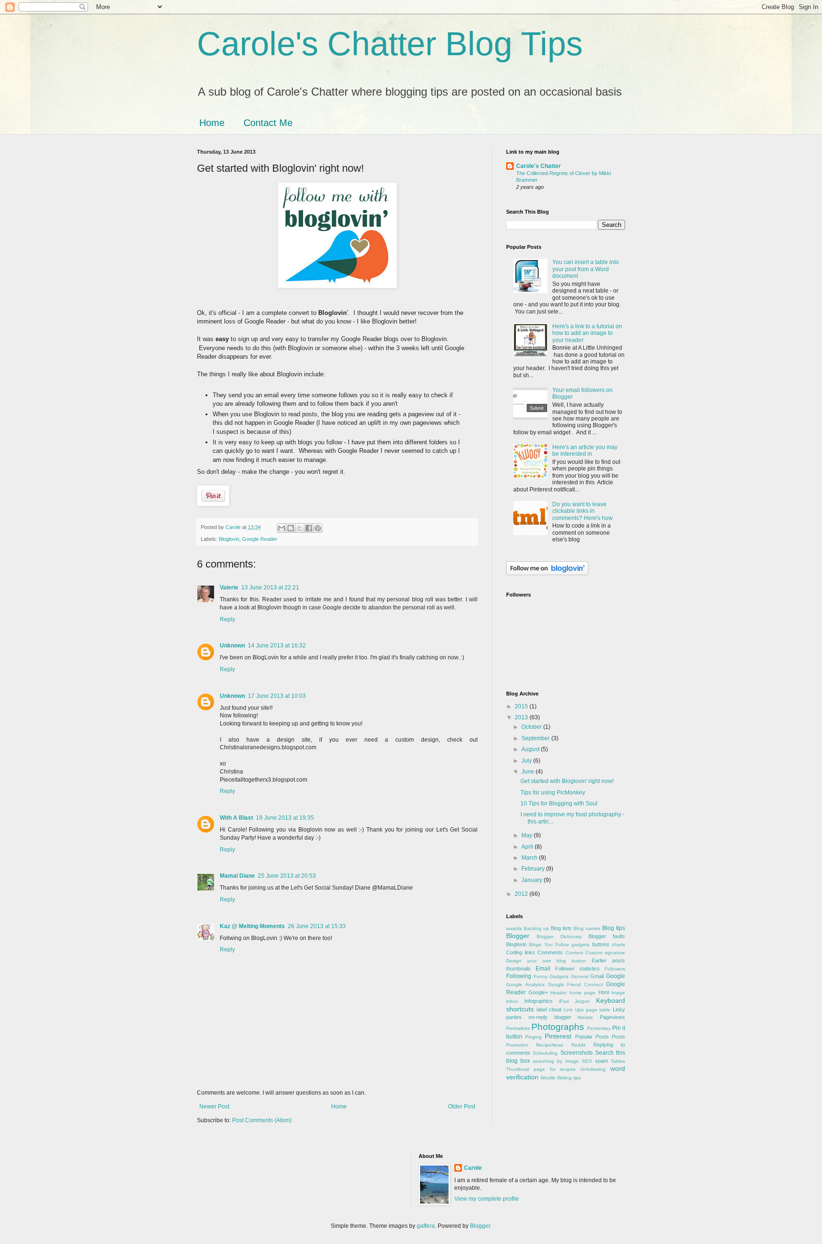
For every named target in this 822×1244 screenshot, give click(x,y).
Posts (618, 1036)
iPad (564, 1001)
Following (518, 976)
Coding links (520, 952)
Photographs (557, 1027)
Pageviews (612, 1017)
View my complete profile (486, 1198)
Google (615, 976)
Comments (550, 952)
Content (574, 952)
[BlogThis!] (290, 528)
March (530, 857)
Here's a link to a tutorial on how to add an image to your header (587, 333)
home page (582, 992)
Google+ (538, 992)
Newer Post (214, 1106)
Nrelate (585, 1017)
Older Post (461, 1106)
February (533, 868)
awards (514, 928)
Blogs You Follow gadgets (559, 944)
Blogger (517, 936)
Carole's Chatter (538, 166)
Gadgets (558, 976)
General (579, 976)
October (532, 727)
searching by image (555, 1061)
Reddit (578, 1045)
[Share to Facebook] (308, 528)
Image (618, 992)
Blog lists (561, 928)
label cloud (549, 1009)
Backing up (536, 928)
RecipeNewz (549, 1045)
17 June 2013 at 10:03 (277, 696)
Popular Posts (592, 1036)
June (528, 771)
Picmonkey (599, 1028)
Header (558, 992)
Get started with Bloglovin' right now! (567, 781)
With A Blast (236, 817)
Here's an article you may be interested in (584, 450)
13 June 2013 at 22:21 (270, 587)
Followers (615, 968)
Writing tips (569, 1077)
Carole (473, 1168)
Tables (618, 1061)
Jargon (582, 1001)
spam (601, 1061)
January (532, 880)
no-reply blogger (549, 1017)
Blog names (587, 928)
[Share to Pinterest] (318, 528)
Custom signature (605, 952)
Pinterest (558, 1036)
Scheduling (545, 1053)
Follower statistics (577, 968)
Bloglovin (229, 539)
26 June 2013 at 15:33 (317, 926)
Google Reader (259, 539)
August (531, 749)
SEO (587, 1061)
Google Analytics (525, 984)
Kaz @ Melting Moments (252, 926)
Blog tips (613, 928)
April (528, 846)
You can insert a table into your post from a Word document (585, 269)
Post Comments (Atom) (262, 1120)
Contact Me (268, 123)
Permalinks (518, 1028)
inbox (512, 1001)
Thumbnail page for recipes (541, 1069)
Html (603, 992)
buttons (600, 944)
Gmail (597, 976)
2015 (522, 706)
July (527, 760)
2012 (522, 894)
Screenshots (576, 1052)
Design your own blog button (546, 960)
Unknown (232, 645)
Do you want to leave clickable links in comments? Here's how (582, 511)
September (536, 738)
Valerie (229, 587)
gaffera (426, 1226)
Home (212, 123)
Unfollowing (593, 1069)
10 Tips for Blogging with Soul (558, 803)
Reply (227, 619)
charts (618, 944)
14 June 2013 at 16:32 (277, 645)
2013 (522, 717)
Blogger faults (606, 936)
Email (543, 968)
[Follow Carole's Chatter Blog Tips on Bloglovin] (547, 573)
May (527, 835)
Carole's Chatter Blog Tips (390, 43)
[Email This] (281, 528)
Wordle (548, 1077)
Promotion (517, 1045)
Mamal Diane (237, 875)
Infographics (538, 1001)
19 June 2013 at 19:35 (285, 817)
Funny (541, 976)
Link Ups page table (587, 1009)
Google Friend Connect (575, 984)
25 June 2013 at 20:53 (287, 875)
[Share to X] (299, 528)
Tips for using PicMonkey (552, 792)
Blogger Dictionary (559, 936)
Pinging (533, 1036)
